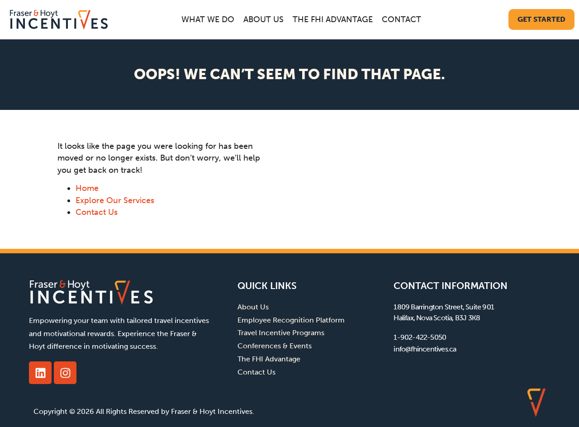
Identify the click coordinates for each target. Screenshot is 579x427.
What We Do (207, 19)
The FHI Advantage (333, 19)
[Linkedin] (40, 372)
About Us (263, 19)
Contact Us (97, 212)
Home (87, 188)
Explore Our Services (115, 200)
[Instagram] (65, 372)
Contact (401, 19)
